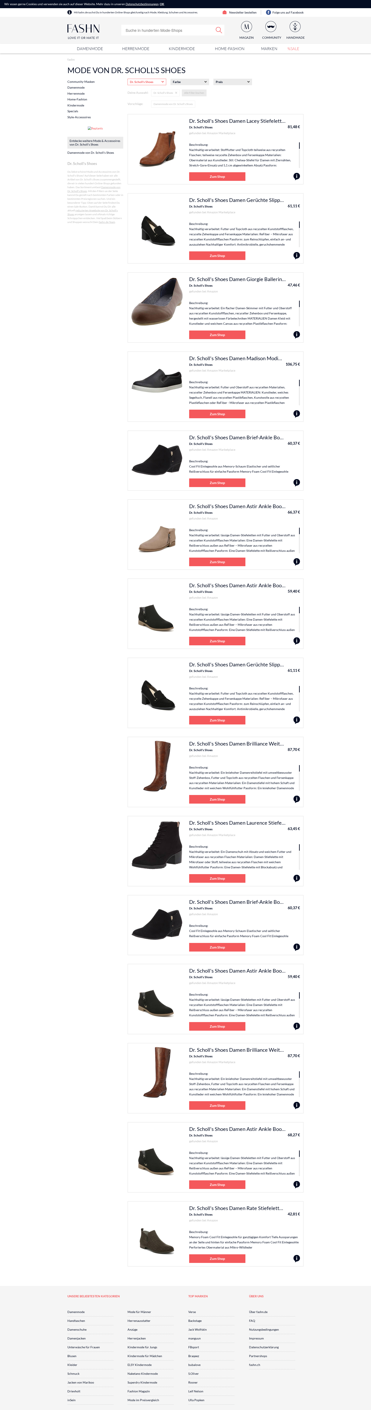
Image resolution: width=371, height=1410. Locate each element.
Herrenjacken (137, 1338)
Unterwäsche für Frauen (83, 1347)
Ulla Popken (196, 1400)
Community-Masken (81, 81)
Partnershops (258, 1356)
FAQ (252, 1320)
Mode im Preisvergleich (143, 1400)
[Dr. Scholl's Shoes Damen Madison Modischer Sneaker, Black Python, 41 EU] (296, 414)
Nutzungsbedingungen (264, 1329)
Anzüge (132, 1329)
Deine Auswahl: (138, 92)
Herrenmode (135, 48)
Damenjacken (76, 1338)
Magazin (246, 37)
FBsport (193, 1347)
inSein (71, 1400)
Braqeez (193, 1356)
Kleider (72, 1365)
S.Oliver (193, 1373)
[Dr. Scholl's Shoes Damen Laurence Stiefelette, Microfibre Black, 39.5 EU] (296, 878)
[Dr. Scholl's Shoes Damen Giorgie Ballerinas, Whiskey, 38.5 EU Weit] (296, 335)
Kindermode (182, 48)
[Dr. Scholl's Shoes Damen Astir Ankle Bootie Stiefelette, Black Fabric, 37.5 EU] (296, 1185)
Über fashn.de (258, 1312)
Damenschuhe (77, 1329)
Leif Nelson (195, 1391)
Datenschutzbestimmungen (142, 4)
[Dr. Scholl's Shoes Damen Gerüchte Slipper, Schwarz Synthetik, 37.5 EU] (296, 256)
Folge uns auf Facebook (288, 12)
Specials (72, 111)
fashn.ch (254, 1365)
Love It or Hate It (83, 38)
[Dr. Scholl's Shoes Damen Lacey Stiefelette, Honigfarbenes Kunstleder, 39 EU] (296, 176)
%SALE (293, 48)
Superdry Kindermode (142, 1382)
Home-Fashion (230, 48)
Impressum (256, 1338)
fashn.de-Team (107, 222)
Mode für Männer (139, 1312)
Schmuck (73, 1373)
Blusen (71, 1356)
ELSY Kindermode (140, 1365)
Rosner (193, 1382)
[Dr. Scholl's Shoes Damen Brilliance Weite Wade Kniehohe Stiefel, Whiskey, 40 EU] (296, 799)
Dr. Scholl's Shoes (201, 127)
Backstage (195, 1320)
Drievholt (73, 1391)
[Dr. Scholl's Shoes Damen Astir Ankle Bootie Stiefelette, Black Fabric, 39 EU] (296, 641)
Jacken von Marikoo (80, 1382)
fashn (71, 59)
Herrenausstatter (139, 1320)
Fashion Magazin (139, 1391)
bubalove (194, 1365)
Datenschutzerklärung (264, 1347)
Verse (192, 1312)
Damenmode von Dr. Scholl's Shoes (173, 104)
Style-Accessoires (79, 117)
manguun (194, 1338)
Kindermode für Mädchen (145, 1356)
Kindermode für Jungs (142, 1347)
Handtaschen (76, 1320)
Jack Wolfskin (197, 1329)
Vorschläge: (135, 104)
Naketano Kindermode (143, 1373)
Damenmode (90, 48)
